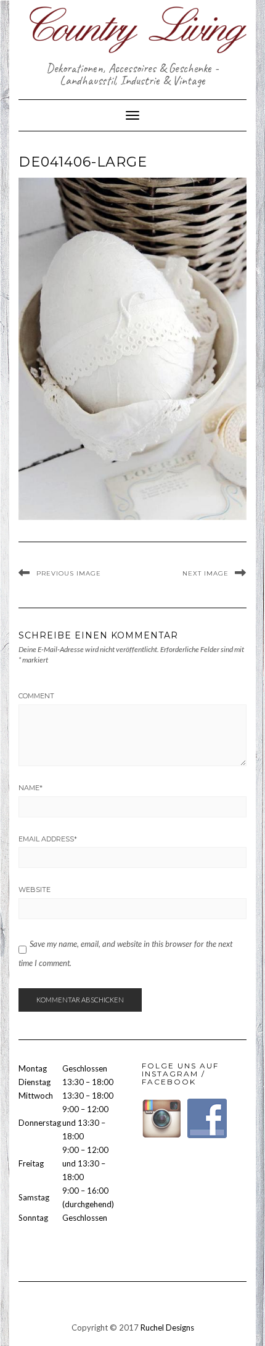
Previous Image (68, 573)
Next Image (205, 573)
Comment (36, 696)
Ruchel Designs (167, 1327)
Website (34, 889)
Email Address (47, 839)
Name (30, 787)
